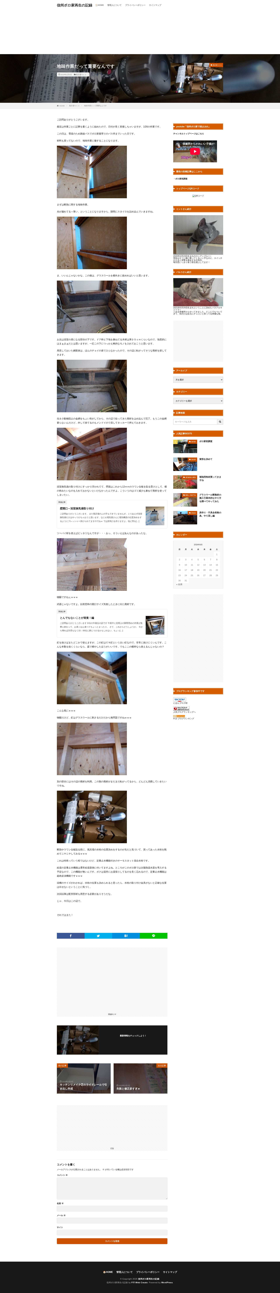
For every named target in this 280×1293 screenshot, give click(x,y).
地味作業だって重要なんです (95, 106)
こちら (201, 133)
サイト (60, 1227)
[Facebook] (71, 936)
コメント (62, 1175)
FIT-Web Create (139, 1282)
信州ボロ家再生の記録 (74, 5)
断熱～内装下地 (191, 495)
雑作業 (193, 441)
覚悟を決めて (205, 459)
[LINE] (154, 936)
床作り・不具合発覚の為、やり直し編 (210, 514)
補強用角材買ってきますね (210, 478)
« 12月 (179, 584)
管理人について (114, 5)
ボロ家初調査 (205, 441)
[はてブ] (126, 936)
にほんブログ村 (180, 703)
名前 (60, 1203)
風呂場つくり (81, 74)
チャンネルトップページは (185, 133)
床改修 (193, 513)
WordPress (167, 1282)
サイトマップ (155, 5)
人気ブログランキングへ (184, 712)
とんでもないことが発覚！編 (77, 617)
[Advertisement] (140, 32)
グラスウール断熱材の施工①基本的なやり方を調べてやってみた (210, 497)
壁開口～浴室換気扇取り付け (77, 508)
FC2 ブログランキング (183, 718)
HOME (62, 106)
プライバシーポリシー (135, 5)
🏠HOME (99, 5)
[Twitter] (98, 936)
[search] (220, 422)
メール (61, 1215)
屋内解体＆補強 (191, 477)
